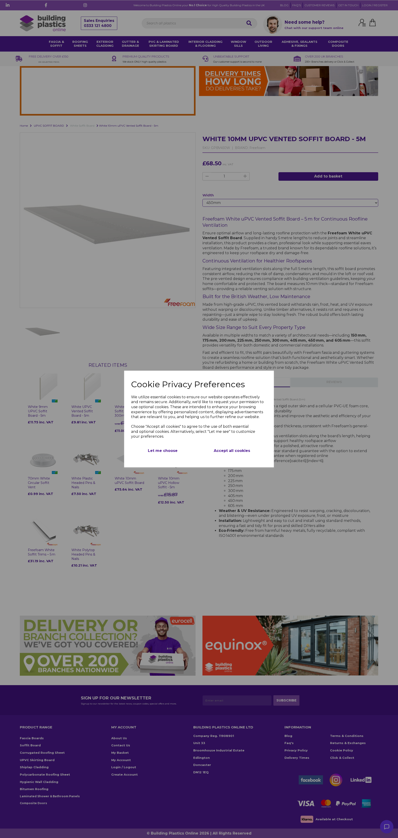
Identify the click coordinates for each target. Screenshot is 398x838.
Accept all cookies (232, 450)
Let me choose (163, 450)
